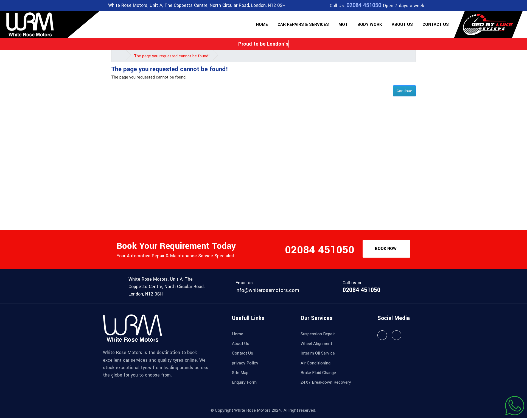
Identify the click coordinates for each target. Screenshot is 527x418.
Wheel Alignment (316, 344)
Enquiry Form (244, 382)
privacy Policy (245, 363)
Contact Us (435, 24)
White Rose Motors (252, 410)
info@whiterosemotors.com (267, 290)
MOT (343, 24)
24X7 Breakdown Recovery (326, 382)
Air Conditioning (315, 363)
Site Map (240, 373)
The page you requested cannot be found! (172, 56)
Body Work (369, 24)
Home (262, 24)
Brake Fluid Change (318, 373)
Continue (404, 90)
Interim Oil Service (318, 353)
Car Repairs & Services (303, 24)
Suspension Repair (318, 334)
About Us (402, 24)
